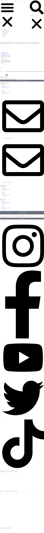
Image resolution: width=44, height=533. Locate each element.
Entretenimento (5, 31)
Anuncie (3, 85)
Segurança (4, 35)
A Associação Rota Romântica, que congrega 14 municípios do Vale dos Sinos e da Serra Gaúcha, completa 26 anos (6, 55)
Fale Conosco (4, 87)
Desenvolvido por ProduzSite (6, 528)
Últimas (4, 29)
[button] (7, 14)
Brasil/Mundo (5, 32)
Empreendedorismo (6, 30)
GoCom (3, 84)
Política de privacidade (6, 86)
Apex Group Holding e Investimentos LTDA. (9, 491)
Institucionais (5, 34)
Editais (4, 36)
